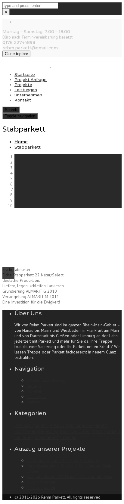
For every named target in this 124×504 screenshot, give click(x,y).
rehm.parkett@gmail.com (30, 48)
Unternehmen (28, 94)
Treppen (68, 437)
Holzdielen (25, 431)
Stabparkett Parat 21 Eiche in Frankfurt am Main (69, 476)
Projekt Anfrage (30, 79)
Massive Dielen (75, 431)
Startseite (24, 74)
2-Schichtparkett (31, 425)
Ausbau (57, 425)
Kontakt (22, 100)
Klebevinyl (48, 431)
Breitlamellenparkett (86, 425)
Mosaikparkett (106, 431)
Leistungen (25, 89)
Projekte (23, 84)
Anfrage (33, 385)
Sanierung (24, 437)
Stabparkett (47, 437)
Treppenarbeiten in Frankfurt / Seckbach (62, 460)
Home (21, 142)
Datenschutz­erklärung (45, 380)
